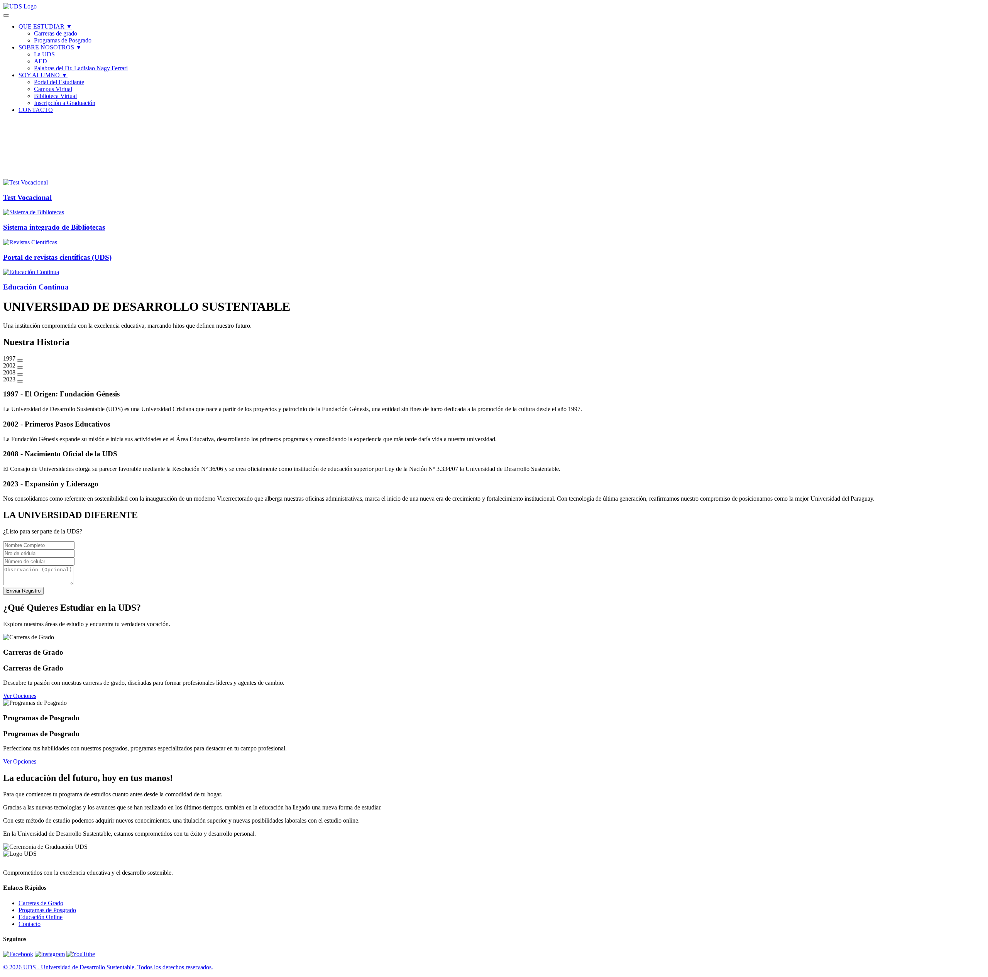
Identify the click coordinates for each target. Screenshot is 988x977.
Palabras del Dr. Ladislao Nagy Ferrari (81, 68)
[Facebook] (18, 954)
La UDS (44, 54)
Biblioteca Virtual (55, 96)
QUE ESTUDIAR (45, 26)
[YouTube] (80, 954)
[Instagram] (50, 954)
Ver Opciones (19, 696)
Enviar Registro (23, 591)
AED (40, 61)
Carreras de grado (55, 33)
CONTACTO (36, 110)
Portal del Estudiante (59, 82)
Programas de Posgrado (62, 40)
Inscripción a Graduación (64, 103)
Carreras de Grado (41, 903)
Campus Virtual (53, 89)
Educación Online (41, 917)
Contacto (30, 924)
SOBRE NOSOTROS (50, 47)
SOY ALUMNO (43, 75)
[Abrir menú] (6, 15)
